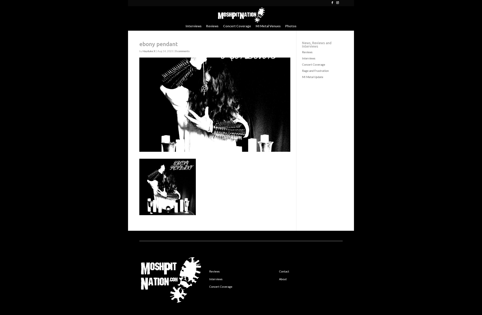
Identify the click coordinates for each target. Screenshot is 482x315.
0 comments (182, 51)
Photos (290, 26)
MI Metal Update (312, 77)
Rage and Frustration (315, 70)
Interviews (193, 26)
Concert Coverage (237, 26)
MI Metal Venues (268, 26)
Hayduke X (149, 51)
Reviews (212, 26)
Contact (284, 271)
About (283, 279)
